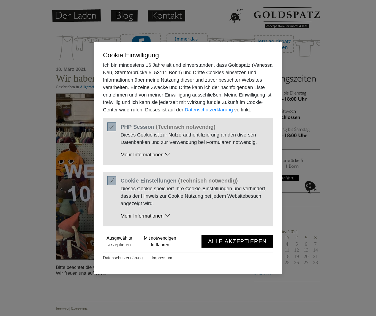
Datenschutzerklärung (209, 110)
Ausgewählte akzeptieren (119, 241)
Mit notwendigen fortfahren (160, 241)
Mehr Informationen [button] (143, 154)
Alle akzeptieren (237, 241)
